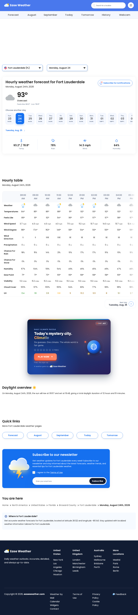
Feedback (121, 594)
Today (69, 15)
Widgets (54, 605)
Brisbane (98, 563)
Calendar (55, 601)
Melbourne (99, 559)
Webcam (124, 15)
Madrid (116, 559)
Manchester (79, 563)
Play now (43, 356)
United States (57, 552)
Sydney (98, 556)
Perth (97, 567)
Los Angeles (57, 565)
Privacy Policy (96, 596)
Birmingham (79, 567)
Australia (99, 550)
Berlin (116, 570)
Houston (57, 574)
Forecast (13, 15)
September (50, 15)
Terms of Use (56, 472)
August (31, 15)
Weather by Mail (56, 596)
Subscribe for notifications (116, 83)
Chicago (57, 570)
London (76, 559)
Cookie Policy (96, 603)
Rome (116, 567)
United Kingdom (77, 552)
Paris (115, 563)
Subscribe (97, 480)
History (106, 15)
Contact (54, 608)
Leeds (76, 570)
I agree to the (50, 472)
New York (58, 559)
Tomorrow (87, 15)
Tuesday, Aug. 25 (14, 130)
